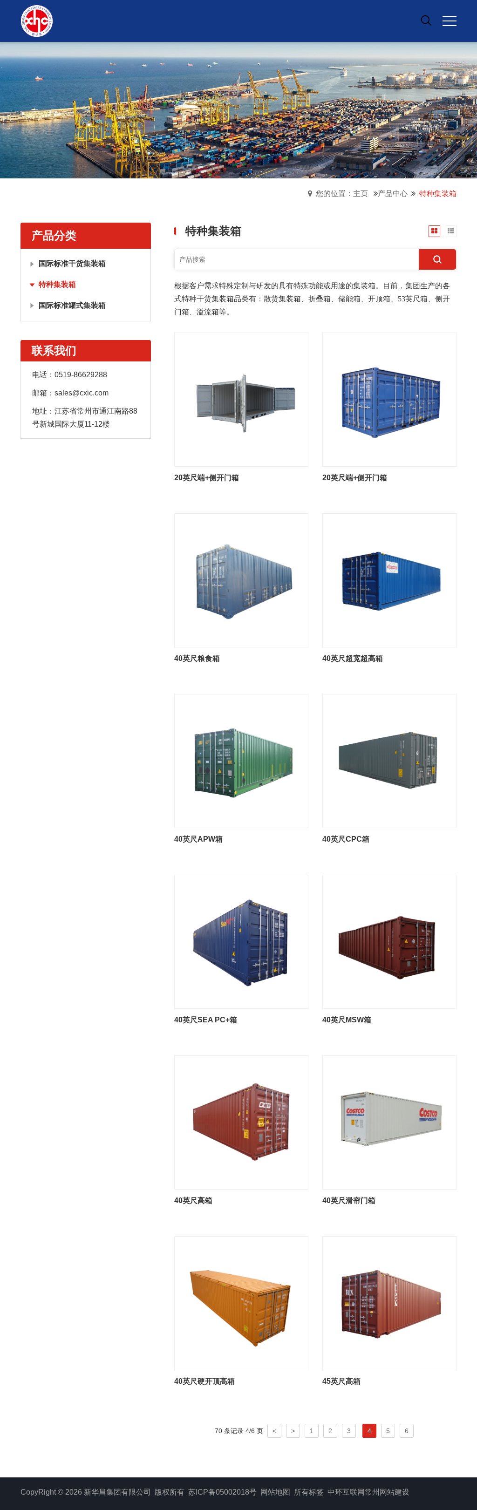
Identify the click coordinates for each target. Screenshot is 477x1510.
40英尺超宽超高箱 (352, 658)
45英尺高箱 (341, 1381)
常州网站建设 (387, 1492)
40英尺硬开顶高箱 (204, 1381)
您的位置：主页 (342, 193)
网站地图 (275, 1492)
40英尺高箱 (193, 1200)
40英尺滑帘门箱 (348, 1200)
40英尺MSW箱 (346, 1020)
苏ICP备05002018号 (222, 1492)
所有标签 (309, 1492)
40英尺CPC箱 (345, 839)
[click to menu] (450, 21)
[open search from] (426, 20)
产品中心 (393, 193)
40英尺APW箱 (198, 839)
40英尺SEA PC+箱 (205, 1020)
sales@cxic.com (82, 393)
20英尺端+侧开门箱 (206, 478)
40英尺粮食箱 (197, 658)
